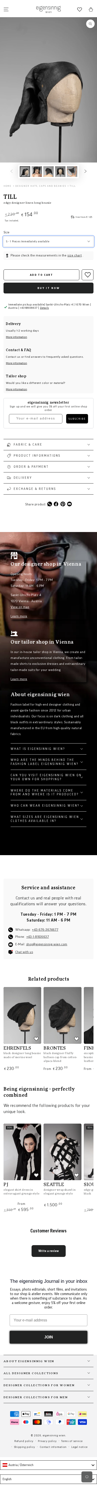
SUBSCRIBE (77, 418)
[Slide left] (11, 172)
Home (8, 186)
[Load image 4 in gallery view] (60, 171)
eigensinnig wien (54, 1435)
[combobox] (48, 1465)
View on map (20, 607)
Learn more (19, 616)
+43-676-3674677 (45, 929)
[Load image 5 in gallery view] (72, 171)
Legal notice (79, 1447)
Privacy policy (47, 1441)
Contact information (53, 1447)
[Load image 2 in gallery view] (37, 171)
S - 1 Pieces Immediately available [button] (27, 241)
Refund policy (23, 1441)
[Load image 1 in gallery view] (25, 171)
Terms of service (72, 1441)
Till (73, 186)
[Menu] (6, 9)
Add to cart (41, 274)
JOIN (48, 1337)
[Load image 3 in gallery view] (48, 171)
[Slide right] (85, 172)
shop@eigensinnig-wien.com (46, 944)
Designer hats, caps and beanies (40, 186)
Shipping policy (24, 1447)
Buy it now (48, 288)
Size (7, 232)
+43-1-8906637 (37, 937)
